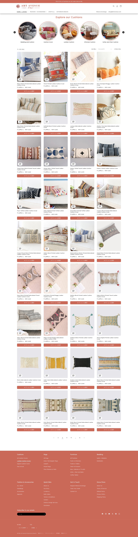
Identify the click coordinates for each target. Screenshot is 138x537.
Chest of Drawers (75, 466)
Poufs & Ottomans (75, 461)
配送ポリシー (64, 533)
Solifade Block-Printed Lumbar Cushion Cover (55, 126)
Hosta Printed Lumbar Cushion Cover (54, 83)
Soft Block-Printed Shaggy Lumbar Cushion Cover (53, 296)
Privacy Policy (101, 494)
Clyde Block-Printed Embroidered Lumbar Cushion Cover (108, 253)
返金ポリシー (41, 533)
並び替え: (94, 49)
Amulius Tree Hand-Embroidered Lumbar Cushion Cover (108, 126)
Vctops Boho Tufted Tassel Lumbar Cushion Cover (53, 169)
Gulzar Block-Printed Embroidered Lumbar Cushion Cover (28, 423)
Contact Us (73, 491)
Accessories (20, 491)
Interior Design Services (51, 502)
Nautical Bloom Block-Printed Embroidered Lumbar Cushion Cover (82, 253)
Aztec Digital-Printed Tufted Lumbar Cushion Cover (54, 211)
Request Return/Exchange (78, 485)
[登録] (44, 514)
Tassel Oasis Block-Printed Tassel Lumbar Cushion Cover (29, 169)
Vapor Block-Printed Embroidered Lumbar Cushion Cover (28, 338)
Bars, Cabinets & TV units (77, 469)
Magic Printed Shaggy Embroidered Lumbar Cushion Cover (53, 338)
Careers (46, 499)
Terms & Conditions (49, 497)
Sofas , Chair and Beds (76, 472)
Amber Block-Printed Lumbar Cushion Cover (54, 253)
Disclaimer (47, 505)
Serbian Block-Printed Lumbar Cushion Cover (81, 296)
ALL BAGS (20, 485)
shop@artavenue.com (114, 12)
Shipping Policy (101, 497)
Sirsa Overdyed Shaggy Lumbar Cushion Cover (108, 84)
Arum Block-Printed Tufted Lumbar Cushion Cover (80, 211)
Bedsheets (100, 461)
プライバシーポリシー (50, 533)
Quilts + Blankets (102, 458)
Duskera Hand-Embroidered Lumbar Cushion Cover (80, 380)
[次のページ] (84, 438)
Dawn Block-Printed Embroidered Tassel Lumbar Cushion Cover (28, 296)
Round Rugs (47, 466)
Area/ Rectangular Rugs (51, 461)
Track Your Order (75, 488)
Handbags (20, 488)
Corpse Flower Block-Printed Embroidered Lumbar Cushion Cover (28, 253)
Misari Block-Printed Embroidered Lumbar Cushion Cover (108, 380)
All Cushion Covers (22, 458)
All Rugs (46, 458)
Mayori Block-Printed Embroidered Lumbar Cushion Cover (29, 84)
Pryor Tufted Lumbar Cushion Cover (27, 210)
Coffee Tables (74, 475)
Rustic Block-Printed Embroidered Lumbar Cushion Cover (82, 84)
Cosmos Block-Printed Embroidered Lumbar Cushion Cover (107, 211)
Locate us (46, 491)
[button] (22, 11)
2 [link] (62, 438)
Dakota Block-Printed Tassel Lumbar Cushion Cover (107, 296)
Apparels (19, 494)
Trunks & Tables (75, 463)
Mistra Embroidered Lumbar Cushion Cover (29, 380)
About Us (99, 485)
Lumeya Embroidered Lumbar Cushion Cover (80, 126)
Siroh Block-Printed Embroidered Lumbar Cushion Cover (55, 423)
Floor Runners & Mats (50, 469)
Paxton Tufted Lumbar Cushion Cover (107, 168)
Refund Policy (101, 491)
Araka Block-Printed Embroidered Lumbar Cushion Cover (108, 423)
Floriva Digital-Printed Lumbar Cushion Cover (108, 338)
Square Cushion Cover (23, 463)
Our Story (46, 488)
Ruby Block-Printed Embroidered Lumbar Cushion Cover (28, 126)
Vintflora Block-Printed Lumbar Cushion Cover (81, 338)
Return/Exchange (101, 12)
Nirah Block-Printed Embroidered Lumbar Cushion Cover (81, 423)
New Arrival (20, 466)
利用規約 (58, 533)
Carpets (46, 463)
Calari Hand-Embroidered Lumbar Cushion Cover (55, 380)
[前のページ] (54, 438)
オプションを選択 (29, 91)
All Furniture (73, 458)
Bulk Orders (47, 494)
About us (46, 485)
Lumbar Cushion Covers (24, 461)
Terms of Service (102, 488)
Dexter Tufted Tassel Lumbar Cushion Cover (80, 169)
